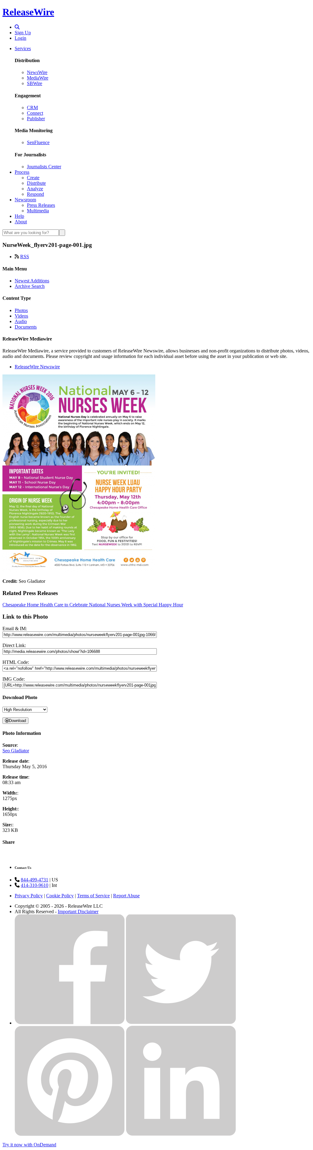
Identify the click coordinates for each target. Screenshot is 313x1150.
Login (20, 38)
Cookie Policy (60, 895)
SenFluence (38, 142)
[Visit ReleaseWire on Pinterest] (70, 1134)
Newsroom (25, 199)
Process (22, 172)
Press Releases (41, 205)
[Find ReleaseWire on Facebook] (70, 1022)
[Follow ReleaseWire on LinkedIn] (181, 1134)
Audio (21, 321)
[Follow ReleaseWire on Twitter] (181, 1022)
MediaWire (37, 77)
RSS (24, 256)
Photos (21, 310)
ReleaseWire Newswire (37, 366)
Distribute (36, 183)
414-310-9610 (34, 885)
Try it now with (29, 1144)
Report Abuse (126, 895)
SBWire (34, 83)
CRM (32, 107)
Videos (21, 315)
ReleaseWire (28, 11)
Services (23, 48)
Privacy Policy (29, 895)
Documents (26, 326)
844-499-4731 (34, 879)
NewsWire (37, 72)
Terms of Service (93, 895)
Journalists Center (44, 166)
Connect (35, 113)
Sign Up (23, 32)
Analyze (35, 188)
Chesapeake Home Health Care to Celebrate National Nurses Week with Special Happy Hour (92, 604)
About (21, 221)
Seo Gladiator (15, 750)
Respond (35, 194)
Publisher (36, 118)
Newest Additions (32, 280)
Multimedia (38, 210)
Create (33, 177)
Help (19, 216)
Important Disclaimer (78, 911)
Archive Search (30, 286)
